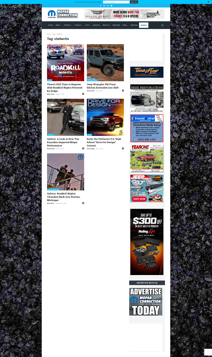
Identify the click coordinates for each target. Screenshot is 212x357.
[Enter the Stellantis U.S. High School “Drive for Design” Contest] (105, 117)
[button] (162, 25)
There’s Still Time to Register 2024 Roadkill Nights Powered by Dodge (64, 87)
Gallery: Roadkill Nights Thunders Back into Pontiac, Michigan (63, 197)
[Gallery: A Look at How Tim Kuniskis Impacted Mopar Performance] (65, 117)
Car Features (92, 80)
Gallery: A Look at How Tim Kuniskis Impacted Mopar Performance (63, 142)
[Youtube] (111, 6)
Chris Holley (91, 148)
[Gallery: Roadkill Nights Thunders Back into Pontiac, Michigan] (65, 171)
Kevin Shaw (50, 94)
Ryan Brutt (50, 203)
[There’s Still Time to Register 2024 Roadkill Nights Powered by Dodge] (65, 62)
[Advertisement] (145, 47)
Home (49, 34)
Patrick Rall (90, 91)
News (49, 80)
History (51, 135)
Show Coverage (53, 189)
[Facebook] (100, 6)
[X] (108, 6)
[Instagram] (104, 6)
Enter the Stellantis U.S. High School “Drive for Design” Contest (104, 142)
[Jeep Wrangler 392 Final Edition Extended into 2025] (105, 62)
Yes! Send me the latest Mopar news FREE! (88, 2)
